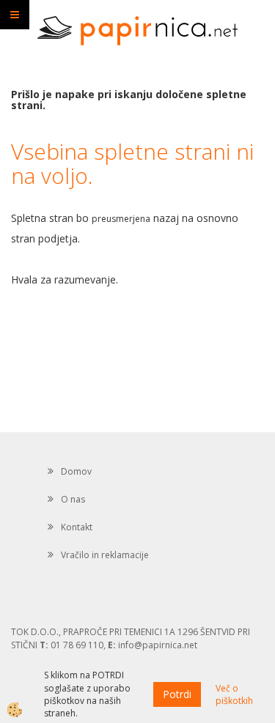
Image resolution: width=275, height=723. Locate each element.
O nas (73, 499)
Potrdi (177, 694)
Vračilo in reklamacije (105, 555)
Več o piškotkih (234, 694)
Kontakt (76, 527)
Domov (76, 471)
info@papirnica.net (157, 645)
